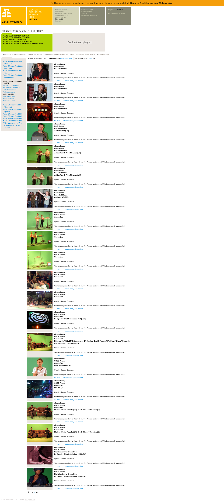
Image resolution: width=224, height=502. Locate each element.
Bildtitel (63, 58)
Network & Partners (89, 15)
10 (91, 58)
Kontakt (58, 21)
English (111, 9)
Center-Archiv (60, 17)
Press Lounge (87, 9)
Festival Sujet (9, 96)
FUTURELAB (35, 12)
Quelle (69, 58)
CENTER (33, 10)
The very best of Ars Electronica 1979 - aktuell (13, 125)
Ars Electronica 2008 (13, 118)
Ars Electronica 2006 (13, 114)
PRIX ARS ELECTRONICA (15, 40)
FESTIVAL (33, 14)
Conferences (9, 92)
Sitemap (84, 13)
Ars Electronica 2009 (13, 121)
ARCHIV (33, 19)
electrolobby (9, 94)
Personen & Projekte (63, 13)
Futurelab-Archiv (61, 15)
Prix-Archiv (59, 11)
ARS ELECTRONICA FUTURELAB (18, 42)
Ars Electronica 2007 (13, 116)
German (120, 9)
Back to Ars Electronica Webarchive (151, 3)
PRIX (31, 17)
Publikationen (86, 11)
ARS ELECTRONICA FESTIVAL (17, 38)
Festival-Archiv (61, 9)
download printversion (74, 81)
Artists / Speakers (11, 85)
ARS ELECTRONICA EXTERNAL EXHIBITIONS (23, 44)
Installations (9, 98)
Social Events (9, 101)
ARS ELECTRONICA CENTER (16, 36)
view (58, 81)
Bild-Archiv (59, 19)
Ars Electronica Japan (116, 13)
